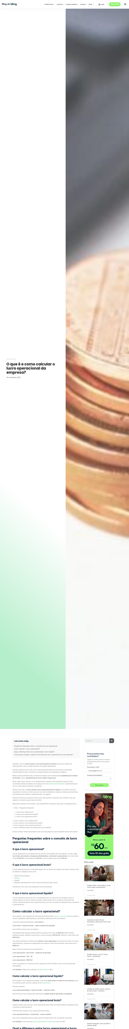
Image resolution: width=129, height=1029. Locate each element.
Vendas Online (48, 4)
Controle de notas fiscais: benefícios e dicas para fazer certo (99, 921)
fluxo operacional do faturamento (45, 1021)
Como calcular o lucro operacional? (27, 749)
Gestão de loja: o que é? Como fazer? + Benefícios (97, 955)
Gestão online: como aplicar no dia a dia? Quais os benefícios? (98, 886)
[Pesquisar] (111, 740)
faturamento (46, 983)
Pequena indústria (71, 4)
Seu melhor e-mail (93, 767)
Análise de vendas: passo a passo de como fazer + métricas (98, 990)
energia (16, 878)
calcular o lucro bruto (61, 916)
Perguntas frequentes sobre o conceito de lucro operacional (35, 746)
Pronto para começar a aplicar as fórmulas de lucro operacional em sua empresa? (43, 755)
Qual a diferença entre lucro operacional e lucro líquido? (34, 752)
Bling (90, 4)
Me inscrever (99, 785)
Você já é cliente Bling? (95, 775)
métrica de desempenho (57, 784)
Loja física (60, 4)
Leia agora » (90, 890)
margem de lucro (43, 969)
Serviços (82, 4)
